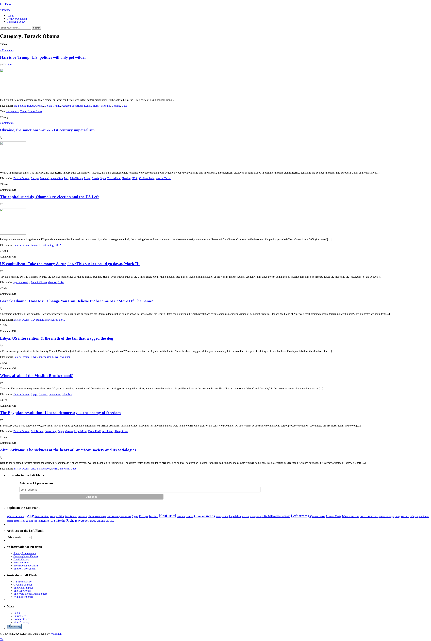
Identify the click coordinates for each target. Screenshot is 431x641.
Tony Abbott (114, 178)
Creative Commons (17, 18)
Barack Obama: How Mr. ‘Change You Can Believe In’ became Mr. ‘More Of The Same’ (76, 301)
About (10, 15)
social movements (37, 520)
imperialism (57, 178)
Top (2, 639)
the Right (64, 468)
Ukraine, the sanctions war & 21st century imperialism (47, 130)
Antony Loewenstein (24, 553)
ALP (30, 516)
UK (107, 521)
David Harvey (21, 559)
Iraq (66, 178)
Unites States (35, 111)
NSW (381, 516)
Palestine (105, 105)
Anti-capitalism (42, 516)
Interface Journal (22, 562)
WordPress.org (21, 622)
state (57, 520)
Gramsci (52, 282)
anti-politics (19, 105)
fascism (153, 516)
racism (54, 468)
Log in (17, 612)
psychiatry (396, 516)
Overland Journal (22, 584)
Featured (66, 105)
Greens (69, 431)
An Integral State (22, 581)
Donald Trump (52, 105)
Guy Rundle (37, 319)
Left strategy (48, 245)
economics (126, 516)
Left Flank (5, 4)
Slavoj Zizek (121, 431)
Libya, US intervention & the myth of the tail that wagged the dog (56, 338)
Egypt (34, 356)
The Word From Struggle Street (30, 593)
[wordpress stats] (14, 627)
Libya (87, 178)
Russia (95, 178)
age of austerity (21, 282)
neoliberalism (369, 516)
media (356, 516)
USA (124, 105)
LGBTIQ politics (318, 517)
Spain (51, 521)
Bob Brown (37, 431)
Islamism (67, 394)
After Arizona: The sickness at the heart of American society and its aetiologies (68, 450)
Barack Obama (35, 105)
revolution (65, 356)
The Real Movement (24, 568)
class (33, 468)
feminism (181, 516)
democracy (50, 431)
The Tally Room (22, 590)
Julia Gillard (269, 516)
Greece (199, 516)
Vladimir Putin (146, 178)
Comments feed (21, 619)
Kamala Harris (92, 105)
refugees (414, 516)
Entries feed (19, 616)
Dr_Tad (7, 64)
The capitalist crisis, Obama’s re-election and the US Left (49, 197)
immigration (43, 468)
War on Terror (163, 178)
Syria (103, 178)
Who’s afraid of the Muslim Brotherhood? (36, 375)
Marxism (347, 516)
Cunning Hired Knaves (25, 556)
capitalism (82, 516)
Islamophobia (255, 516)
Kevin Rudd (94, 431)
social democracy (16, 520)
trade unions (97, 520)
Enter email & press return (36, 483)
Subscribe (5, 9)
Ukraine (116, 105)
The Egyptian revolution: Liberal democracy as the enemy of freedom (60, 412)
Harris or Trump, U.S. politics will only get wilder (43, 57)
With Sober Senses (23, 596)
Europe (35, 178)
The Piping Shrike (23, 587)
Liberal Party (333, 516)
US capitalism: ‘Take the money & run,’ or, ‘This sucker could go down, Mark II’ (70, 264)
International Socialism (25, 565)
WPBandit (55, 633)
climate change (100, 517)
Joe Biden (77, 105)
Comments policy (16, 21)
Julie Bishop (76, 178)
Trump (23, 111)
